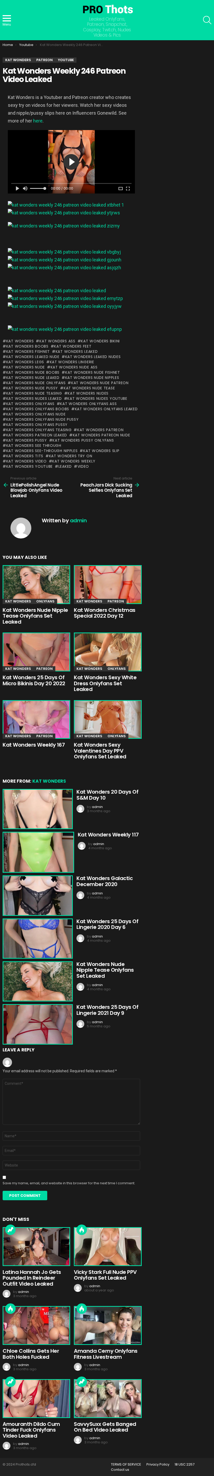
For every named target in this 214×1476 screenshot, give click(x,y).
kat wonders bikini (100, 341)
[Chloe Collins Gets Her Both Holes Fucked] (36, 1325)
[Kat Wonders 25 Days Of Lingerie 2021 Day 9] (37, 1024)
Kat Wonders (20, 341)
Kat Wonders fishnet (28, 351)
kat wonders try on (70, 456)
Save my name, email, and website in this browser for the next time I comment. (69, 1183)
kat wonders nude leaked (33, 377)
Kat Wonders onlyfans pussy (37, 424)
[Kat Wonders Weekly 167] (36, 719)
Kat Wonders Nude (25, 367)
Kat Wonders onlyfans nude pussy (42, 419)
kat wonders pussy (26, 440)
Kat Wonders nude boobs (33, 372)
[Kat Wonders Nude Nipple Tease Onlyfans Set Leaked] (36, 584)
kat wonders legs (25, 362)
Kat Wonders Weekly (74, 461)
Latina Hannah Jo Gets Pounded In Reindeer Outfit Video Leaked (32, 1277)
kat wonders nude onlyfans (36, 382)
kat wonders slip (101, 450)
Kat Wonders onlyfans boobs (37, 409)
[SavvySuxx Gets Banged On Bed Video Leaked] (107, 1398)
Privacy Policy (157, 1464)
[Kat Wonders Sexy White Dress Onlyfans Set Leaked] (107, 651)
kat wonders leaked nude (33, 356)
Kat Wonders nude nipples (92, 377)
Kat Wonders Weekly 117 (108, 834)
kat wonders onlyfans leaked (106, 409)
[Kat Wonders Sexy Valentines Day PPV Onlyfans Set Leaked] (107, 719)
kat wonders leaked (77, 351)
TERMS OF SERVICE (126, 1464)
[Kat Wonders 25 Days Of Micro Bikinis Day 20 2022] (36, 651)
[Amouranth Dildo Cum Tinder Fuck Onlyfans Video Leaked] (36, 1398)
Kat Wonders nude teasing (34, 393)
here (38, 121)
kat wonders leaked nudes (93, 356)
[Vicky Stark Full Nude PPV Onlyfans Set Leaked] (107, 1246)
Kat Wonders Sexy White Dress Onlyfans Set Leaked (105, 683)
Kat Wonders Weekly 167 (34, 744)
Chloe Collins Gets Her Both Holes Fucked (31, 1354)
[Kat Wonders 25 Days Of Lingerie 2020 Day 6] (37, 938)
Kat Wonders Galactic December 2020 (104, 881)
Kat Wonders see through (33, 445)
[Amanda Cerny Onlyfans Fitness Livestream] (107, 1325)
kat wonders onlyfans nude (36, 414)
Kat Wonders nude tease (89, 388)
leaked (65, 466)
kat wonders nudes (88, 393)
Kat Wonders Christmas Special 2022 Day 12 (104, 613)
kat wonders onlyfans (30, 403)
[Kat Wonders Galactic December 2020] (37, 895)
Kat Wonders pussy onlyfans (83, 440)
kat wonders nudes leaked (34, 398)
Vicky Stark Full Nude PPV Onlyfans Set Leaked (105, 1275)
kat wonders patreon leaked (36, 435)
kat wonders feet (72, 346)
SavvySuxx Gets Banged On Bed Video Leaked (105, 1427)
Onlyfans (45, 601)
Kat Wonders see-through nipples (42, 450)
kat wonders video (26, 461)
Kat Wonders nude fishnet (92, 372)
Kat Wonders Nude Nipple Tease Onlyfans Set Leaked (35, 615)
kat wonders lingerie (72, 362)
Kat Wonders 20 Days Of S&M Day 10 (107, 794)
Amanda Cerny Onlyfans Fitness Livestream (106, 1354)
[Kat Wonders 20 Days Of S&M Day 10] (37, 809)
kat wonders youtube (29, 466)
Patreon (116, 601)
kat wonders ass (57, 341)
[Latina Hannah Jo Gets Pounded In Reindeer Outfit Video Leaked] (36, 1246)
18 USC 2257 (184, 1464)
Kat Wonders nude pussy (32, 388)
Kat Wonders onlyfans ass (88, 403)
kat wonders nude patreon (100, 382)
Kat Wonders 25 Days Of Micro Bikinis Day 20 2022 (34, 680)
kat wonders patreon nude (101, 435)
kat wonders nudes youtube (97, 398)
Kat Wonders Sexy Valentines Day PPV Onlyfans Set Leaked (100, 750)
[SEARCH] (207, 20)
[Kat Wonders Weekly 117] (38, 852)
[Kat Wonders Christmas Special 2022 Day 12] (107, 584)
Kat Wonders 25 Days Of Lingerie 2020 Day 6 (107, 924)
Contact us (120, 1470)
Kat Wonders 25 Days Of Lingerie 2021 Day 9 (107, 1010)
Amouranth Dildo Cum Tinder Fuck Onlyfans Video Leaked (31, 1429)
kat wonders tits (24, 456)
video (83, 466)
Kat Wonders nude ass (74, 367)
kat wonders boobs (27, 346)
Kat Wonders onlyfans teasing (39, 429)
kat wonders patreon (100, 429)
